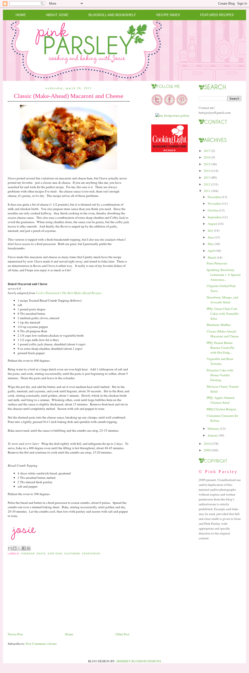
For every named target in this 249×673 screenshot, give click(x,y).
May (211, 244)
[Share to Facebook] (23, 548)
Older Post (122, 634)
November (215, 203)
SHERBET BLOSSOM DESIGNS (138, 661)
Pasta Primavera (217, 263)
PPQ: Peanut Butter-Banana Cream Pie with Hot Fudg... (220, 348)
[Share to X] (19, 548)
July (210, 230)
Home (21, 15)
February (213, 428)
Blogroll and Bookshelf (112, 15)
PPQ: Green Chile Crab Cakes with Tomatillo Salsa (223, 313)
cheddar (28, 553)
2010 (207, 443)
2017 (207, 151)
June (211, 237)
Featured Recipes (217, 15)
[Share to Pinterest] (28, 548)
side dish (55, 553)
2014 (207, 170)
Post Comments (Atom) (41, 643)
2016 (207, 157)
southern (72, 553)
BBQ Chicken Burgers (221, 409)
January (213, 435)
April (211, 250)
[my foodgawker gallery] (172, 115)
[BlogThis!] (14, 548)
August (212, 223)
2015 (207, 164)
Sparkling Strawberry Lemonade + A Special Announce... (223, 275)
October (213, 210)
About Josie (57, 15)
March (212, 257)
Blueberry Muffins (219, 325)
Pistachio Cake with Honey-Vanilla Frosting (220, 375)
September (215, 217)
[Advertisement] (44, 597)
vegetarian (91, 553)
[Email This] (10, 548)
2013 (207, 177)
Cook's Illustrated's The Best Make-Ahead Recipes (69, 293)
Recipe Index (168, 15)
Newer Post (15, 634)
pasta (41, 553)
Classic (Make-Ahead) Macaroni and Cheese (68, 96)
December (214, 197)
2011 (207, 191)
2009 (207, 450)
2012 (207, 184)
